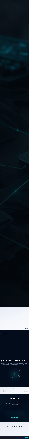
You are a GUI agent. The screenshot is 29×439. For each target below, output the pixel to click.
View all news (26, 328)
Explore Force (14, 417)
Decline (23, 437)
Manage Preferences (18, 437)
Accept (27, 437)
